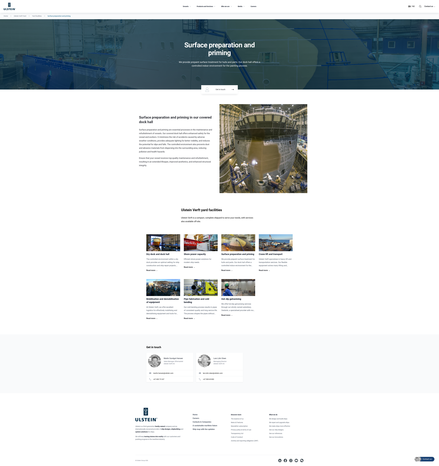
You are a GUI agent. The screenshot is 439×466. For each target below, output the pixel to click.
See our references (275, 433)
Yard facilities (37, 16)
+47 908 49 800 (208, 379)
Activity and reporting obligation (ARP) (244, 441)
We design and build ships (278, 419)
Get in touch (220, 89)
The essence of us (237, 419)
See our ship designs (276, 430)
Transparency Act (237, 433)
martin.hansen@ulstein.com (163, 373)
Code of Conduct (237, 437)
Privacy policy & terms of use (241, 430)
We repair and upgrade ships (279, 422)
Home (6, 16)
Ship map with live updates (204, 429)
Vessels (186, 6)
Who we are (225, 6)
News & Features (237, 422)
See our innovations (276, 437)
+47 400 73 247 (158, 379)
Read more (152, 270)
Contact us (429, 6)
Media (240, 6)
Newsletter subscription (239, 426)
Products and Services (205, 6)
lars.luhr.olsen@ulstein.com (213, 373)
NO (413, 6)
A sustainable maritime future (205, 425)
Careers (253, 6)
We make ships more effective (279, 426)
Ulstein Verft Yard (20, 16)
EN (409, 6)
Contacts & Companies (202, 422)
